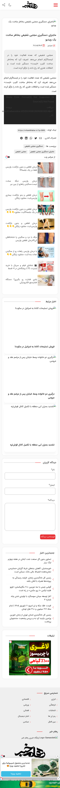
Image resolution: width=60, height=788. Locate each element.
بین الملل (52, 721)
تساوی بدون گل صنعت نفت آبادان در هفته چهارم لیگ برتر (29, 561)
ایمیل (52, 485)
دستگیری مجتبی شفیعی (34, 146)
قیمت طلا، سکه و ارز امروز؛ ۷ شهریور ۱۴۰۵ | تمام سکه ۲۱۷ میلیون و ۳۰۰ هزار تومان (30, 607)
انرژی (53, 699)
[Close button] (58, 756)
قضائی (26, 710)
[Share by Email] (40, 138)
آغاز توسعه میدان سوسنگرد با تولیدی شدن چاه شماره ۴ (31, 598)
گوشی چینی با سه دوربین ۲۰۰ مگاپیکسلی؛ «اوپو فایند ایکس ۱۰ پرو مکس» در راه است (30, 588)
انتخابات (52, 710)
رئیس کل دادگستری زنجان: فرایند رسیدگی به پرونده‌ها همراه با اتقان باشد (31, 579)
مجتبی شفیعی (20, 151)
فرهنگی (52, 705)
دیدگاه (51, 500)
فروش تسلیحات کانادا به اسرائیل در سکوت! (34, 346)
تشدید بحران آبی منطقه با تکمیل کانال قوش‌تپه (32, 445)
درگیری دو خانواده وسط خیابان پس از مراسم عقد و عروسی (31, 395)
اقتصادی (25, 699)
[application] (30, 109)
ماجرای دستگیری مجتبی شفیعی (42, 151)
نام (53, 469)
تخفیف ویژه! (16, 773)
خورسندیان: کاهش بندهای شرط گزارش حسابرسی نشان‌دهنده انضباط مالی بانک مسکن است (29, 570)
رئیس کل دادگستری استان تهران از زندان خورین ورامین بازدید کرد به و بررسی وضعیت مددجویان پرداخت (30, 618)
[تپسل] (10, 641)
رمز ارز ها (52, 716)
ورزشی (26, 705)
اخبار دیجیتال (23, 716)
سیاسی (26, 721)
